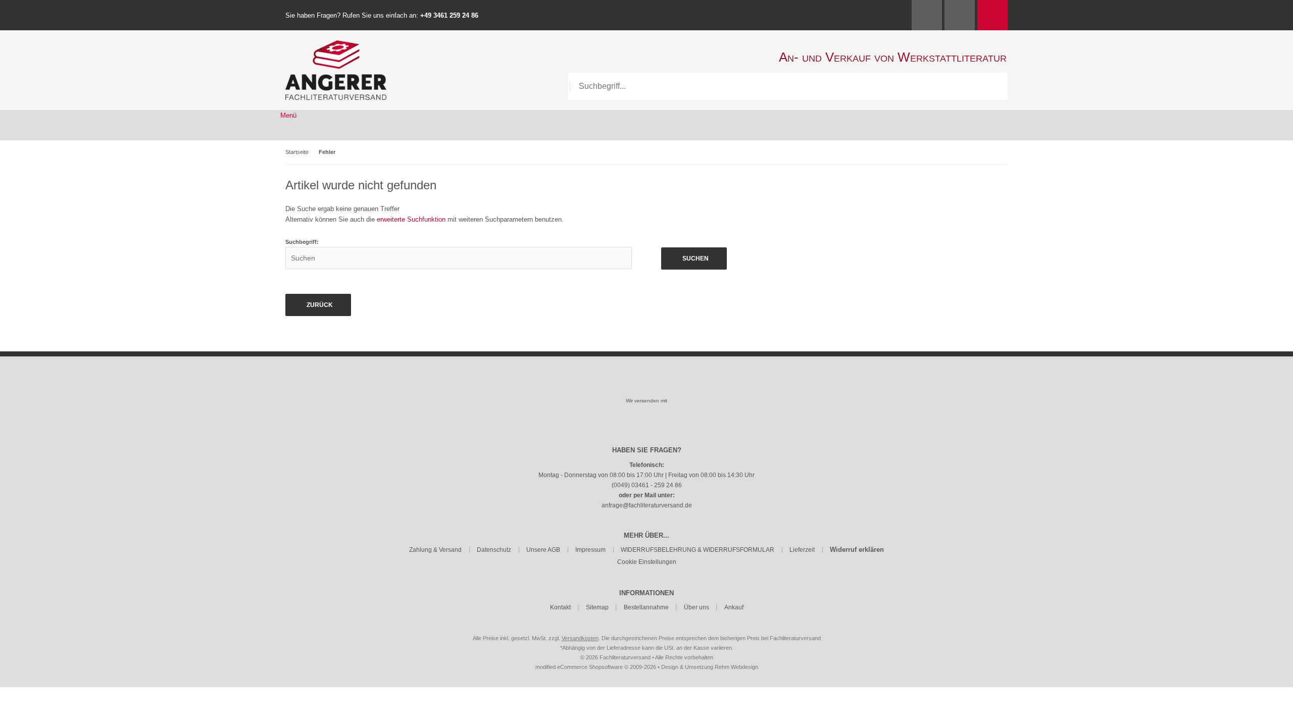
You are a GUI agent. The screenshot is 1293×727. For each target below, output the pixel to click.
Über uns (696, 607)
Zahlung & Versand (435, 549)
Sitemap (597, 607)
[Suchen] (994, 86)
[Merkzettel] (959, 15)
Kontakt (560, 607)
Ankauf (733, 607)
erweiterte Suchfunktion (411, 219)
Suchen (694, 259)
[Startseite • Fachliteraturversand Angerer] (335, 45)
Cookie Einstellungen (646, 561)
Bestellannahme (646, 607)
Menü (288, 115)
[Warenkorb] (992, 15)
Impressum (590, 549)
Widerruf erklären (857, 549)
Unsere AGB (543, 549)
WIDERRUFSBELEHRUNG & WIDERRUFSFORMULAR (697, 549)
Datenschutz (494, 549)
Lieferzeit (802, 549)
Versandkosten (580, 638)
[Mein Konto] (927, 15)
